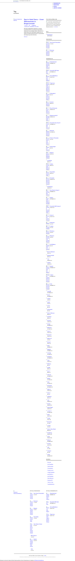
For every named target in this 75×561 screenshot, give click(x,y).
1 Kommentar (33, 25)
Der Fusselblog (50, 464)
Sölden (51, 164)
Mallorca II (49, 338)
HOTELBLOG (32, 557)
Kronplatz (52, 178)
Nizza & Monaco (50, 313)
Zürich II (52, 215)
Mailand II (49, 327)
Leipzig (51, 226)
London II (49, 411)
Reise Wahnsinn (50, 478)
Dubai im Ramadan (54, 138)
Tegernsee (52, 83)
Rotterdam (52, 222)
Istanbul (52, 102)
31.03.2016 (26, 25)
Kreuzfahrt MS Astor (54, 70)
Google (45, 555)
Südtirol (49, 262)
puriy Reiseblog (50, 476)
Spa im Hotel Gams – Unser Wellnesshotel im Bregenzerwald (34, 21)
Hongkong (49, 432)
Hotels (55, 6)
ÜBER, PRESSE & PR (47, 0)
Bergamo (52, 235)
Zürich (48, 305)
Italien (48, 414)
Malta (48, 345)
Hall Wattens (53, 244)
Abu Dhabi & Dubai (38, 524)
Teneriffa (49, 291)
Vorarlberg (49, 160)
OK (35, 560)
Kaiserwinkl (49, 309)
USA (48, 447)
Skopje (48, 324)
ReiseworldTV (50, 480)
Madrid (51, 266)
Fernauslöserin (50, 468)
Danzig (48, 403)
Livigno (51, 274)
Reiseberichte (56, 3)
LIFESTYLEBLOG (45, 557)
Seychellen (52, 171)
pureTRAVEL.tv (50, 474)
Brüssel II (49, 334)
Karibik (48, 367)
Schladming (49, 186)
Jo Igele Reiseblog (51, 472)
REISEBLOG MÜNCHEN (24, 557)
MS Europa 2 (34, 535)
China (48, 436)
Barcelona (49, 421)
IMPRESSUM (53, 0)
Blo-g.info (49, 462)
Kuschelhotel (27, 26)
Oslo (51, 284)
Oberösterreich (53, 61)
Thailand (49, 451)
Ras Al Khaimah (53, 108)
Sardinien (49, 316)
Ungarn (49, 298)
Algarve (49, 389)
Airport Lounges (57, 8)
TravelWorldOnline (51, 484)
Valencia (49, 374)
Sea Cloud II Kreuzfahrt (55, 42)
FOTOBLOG (38, 557)
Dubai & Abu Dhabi (51, 429)
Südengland (52, 93)
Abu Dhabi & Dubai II (54, 190)
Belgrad (51, 152)
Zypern (51, 197)
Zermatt (49, 320)
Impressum (16, 492)
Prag (48, 360)
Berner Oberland (51, 251)
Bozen (48, 295)
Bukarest (52, 50)
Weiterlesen (25, 36)
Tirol (48, 259)
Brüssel (49, 342)
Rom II (48, 371)
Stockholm (49, 385)
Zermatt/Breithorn (54, 75)
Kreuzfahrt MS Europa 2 (55, 206)
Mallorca (49, 363)
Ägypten (49, 349)
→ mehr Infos (55, 26)
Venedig (49, 353)
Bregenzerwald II (54, 115)
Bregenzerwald (50, 255)
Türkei (48, 454)
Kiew (48, 382)
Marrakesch (49, 34)
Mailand (49, 440)
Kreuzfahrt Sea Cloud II (55, 122)
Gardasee (49, 356)
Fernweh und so (50, 470)
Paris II (48, 392)
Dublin (48, 302)
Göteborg (49, 396)
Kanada (49, 443)
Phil (29, 25)
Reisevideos (56, 4)
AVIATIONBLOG (52, 557)
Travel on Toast (50, 482)
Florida (48, 418)
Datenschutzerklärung (17, 493)
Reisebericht (32, 26)
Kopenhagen (53, 146)
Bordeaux (52, 231)
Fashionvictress (50, 466)
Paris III (48, 331)
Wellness (37, 26)
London (49, 425)
